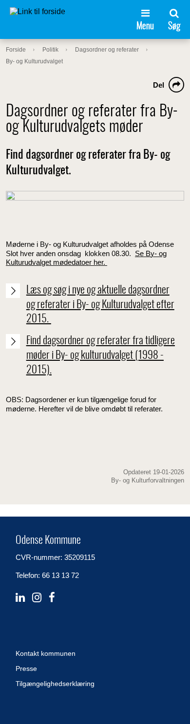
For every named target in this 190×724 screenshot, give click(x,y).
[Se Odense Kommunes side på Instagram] (36, 598)
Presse (26, 668)
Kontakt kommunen (46, 653)
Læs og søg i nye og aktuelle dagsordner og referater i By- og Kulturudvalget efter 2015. (100, 304)
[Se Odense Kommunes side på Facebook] (52, 598)
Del (158, 85)
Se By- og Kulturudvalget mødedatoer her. (86, 257)
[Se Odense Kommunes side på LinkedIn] (20, 598)
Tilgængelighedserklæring (55, 683)
